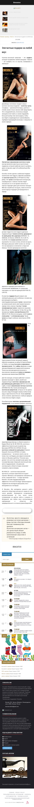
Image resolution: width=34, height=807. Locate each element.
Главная (11, 792)
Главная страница (4, 36)
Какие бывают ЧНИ (17, 666)
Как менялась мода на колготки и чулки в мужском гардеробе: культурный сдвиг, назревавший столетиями (22, 594)
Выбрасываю (7, 736)
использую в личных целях (11, 745)
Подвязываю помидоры (10, 740)
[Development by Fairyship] (27, 802)
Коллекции (17, 598)
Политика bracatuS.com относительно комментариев (17, 799)
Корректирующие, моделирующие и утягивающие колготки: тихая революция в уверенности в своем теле (23, 624)
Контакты (28, 794)
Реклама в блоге (23, 796)
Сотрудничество (11, 796)
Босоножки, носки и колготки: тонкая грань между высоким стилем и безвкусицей (21, 607)
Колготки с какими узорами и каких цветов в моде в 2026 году (23, 631)
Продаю (6, 742)
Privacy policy (20, 792)
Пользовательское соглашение (13, 794)
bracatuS (4, 666)
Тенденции (16, 604)
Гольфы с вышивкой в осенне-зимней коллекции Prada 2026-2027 (22, 601)
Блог (15, 577)
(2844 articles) (20, 42)
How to (12, 36)
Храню (6, 738)
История (16, 590)
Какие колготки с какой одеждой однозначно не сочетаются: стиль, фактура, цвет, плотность (23, 586)
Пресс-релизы (17, 568)
